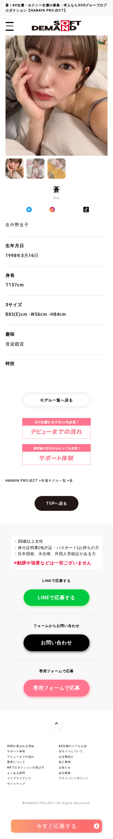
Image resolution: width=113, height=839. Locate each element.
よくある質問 (16, 772)
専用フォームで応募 (56, 688)
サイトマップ (16, 783)
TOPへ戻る (56, 503)
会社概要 (65, 772)
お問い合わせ (56, 642)
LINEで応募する (56, 597)
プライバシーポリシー (74, 778)
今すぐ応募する (56, 824)
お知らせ (65, 767)
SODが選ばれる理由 (20, 746)
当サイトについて (71, 751)
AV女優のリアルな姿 (73, 746)
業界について (16, 761)
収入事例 (65, 761)
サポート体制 (16, 751)
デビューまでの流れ (20, 756)
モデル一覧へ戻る (56, 400)
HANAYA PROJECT (40, 803)
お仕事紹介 (66, 756)
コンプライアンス (19, 778)
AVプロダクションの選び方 (25, 767)
